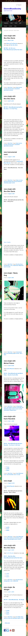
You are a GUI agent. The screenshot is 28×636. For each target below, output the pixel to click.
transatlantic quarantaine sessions (12, 89)
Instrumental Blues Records (10, 181)
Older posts (7, 623)
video (11, 23)
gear (20, 23)
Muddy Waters (13, 410)
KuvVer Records (10, 368)
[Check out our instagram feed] (13, 630)
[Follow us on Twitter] (8, 630)
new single (8, 481)
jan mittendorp (10, 353)
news (15, 26)
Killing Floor (20, 265)
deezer (7, 470)
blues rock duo (19, 180)
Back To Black (10, 538)
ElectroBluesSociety (12, 8)
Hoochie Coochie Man (17, 407)
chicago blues (7, 265)
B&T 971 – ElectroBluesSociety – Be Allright (14, 599)
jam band (18, 181)
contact (10, 26)
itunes (7, 528)
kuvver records (7, 266)
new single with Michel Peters (10, 362)
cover (11, 265)
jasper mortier (12, 182)
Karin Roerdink (10, 474)
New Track (10, 87)
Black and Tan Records (11, 43)
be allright (18, 616)
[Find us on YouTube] (10, 630)
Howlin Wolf (15, 265)
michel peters (7, 410)
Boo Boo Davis (11, 88)
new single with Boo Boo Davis (10, 36)
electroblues (9, 407)
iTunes (7, 467)
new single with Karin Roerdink (10, 417)
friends (5, 26)
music (16, 23)
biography (6, 23)
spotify (7, 468)
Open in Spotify (7, 242)
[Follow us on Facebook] (5, 630)
